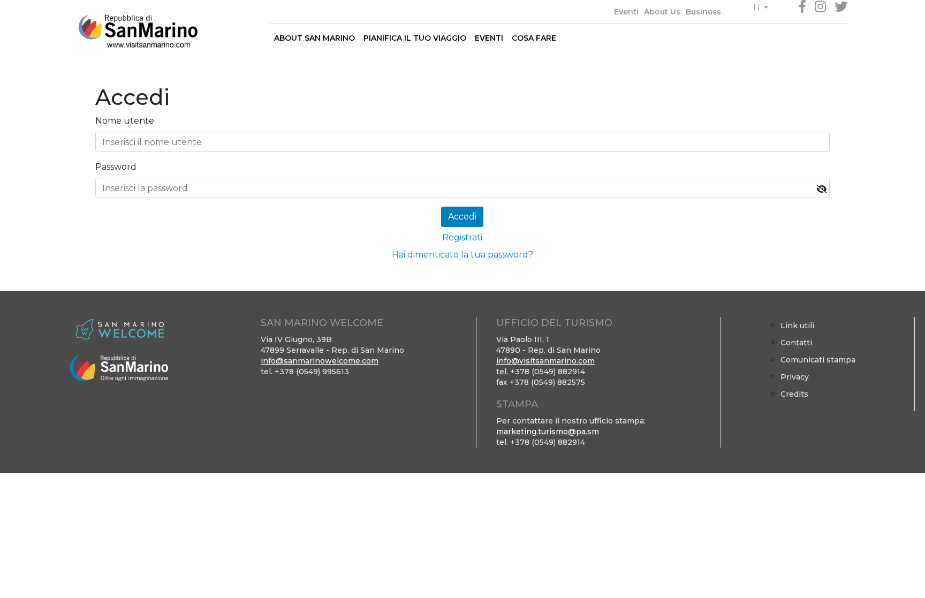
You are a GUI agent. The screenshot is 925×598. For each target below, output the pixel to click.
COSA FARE (534, 38)
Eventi (626, 12)
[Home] (138, 31)
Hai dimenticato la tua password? (462, 254)
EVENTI (489, 38)
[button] (760, 7)
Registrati (462, 237)
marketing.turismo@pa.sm (547, 431)
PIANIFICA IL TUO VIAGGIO (414, 38)
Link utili (797, 325)
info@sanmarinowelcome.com (319, 361)
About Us (662, 12)
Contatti (796, 342)
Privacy (794, 377)
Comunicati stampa (817, 360)
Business (703, 12)
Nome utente (124, 121)
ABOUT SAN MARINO (314, 38)
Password (116, 167)
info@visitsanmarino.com (545, 361)
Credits (794, 394)
